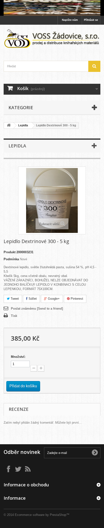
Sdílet (32, 298)
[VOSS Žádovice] (52, 38)
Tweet (14, 298)
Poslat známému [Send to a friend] (37, 308)
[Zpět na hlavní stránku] (8, 125)
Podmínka (11, 259)
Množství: (18, 357)
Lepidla (23, 125)
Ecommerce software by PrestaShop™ (42, 515)
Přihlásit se (91, 19)
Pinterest (76, 298)
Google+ (53, 298)
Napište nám (70, 19)
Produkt (9, 252)
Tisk (14, 316)
